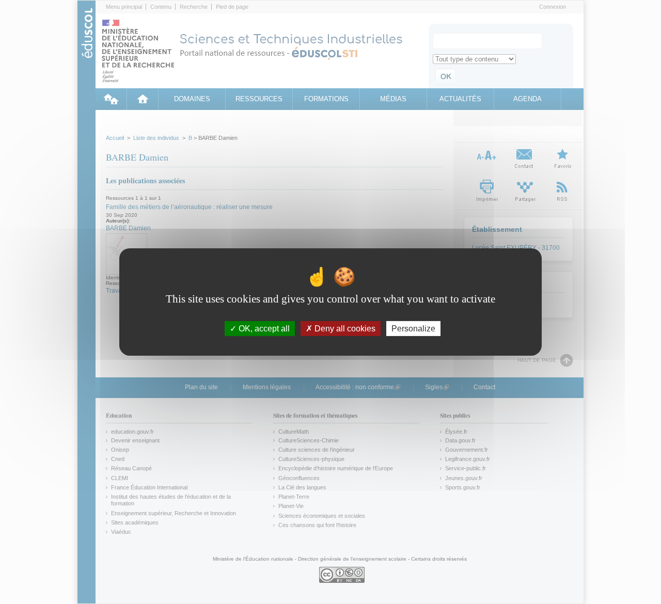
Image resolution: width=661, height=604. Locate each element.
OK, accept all (263, 328)
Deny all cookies (343, 328)
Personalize (413, 328)
